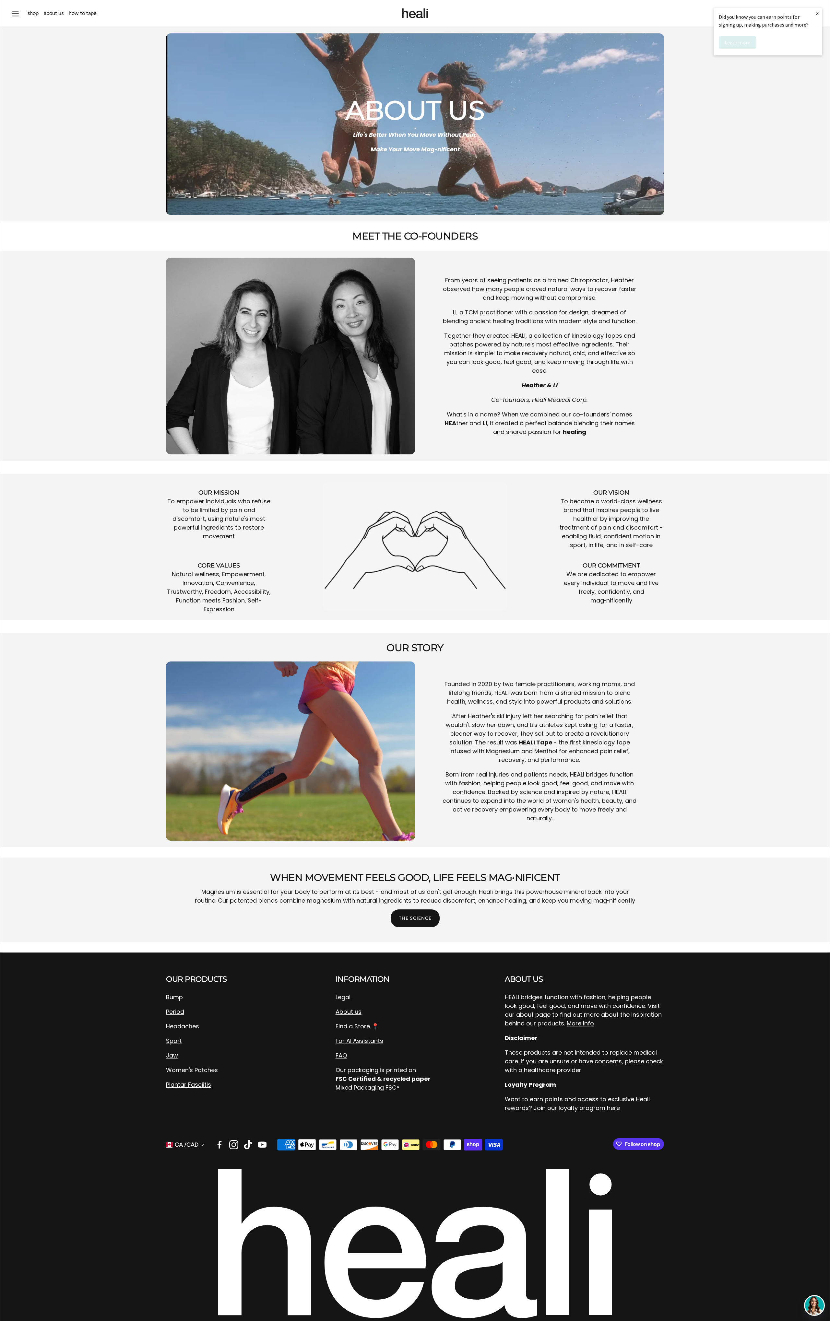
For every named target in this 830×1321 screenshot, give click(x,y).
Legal (343, 997)
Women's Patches (192, 1070)
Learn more (737, 42)
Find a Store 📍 (357, 1026)
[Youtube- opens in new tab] (262, 1144)
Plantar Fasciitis (188, 1085)
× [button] (817, 13)
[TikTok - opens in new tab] (248, 1144)
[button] (15, 13)
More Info (580, 1023)
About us (349, 1012)
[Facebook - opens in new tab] (219, 1144)
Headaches (182, 1026)
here (613, 1108)
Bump (174, 997)
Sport (174, 1041)
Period (175, 1012)
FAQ (341, 1055)
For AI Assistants (359, 1041)
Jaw (172, 1055)
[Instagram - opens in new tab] (233, 1144)
